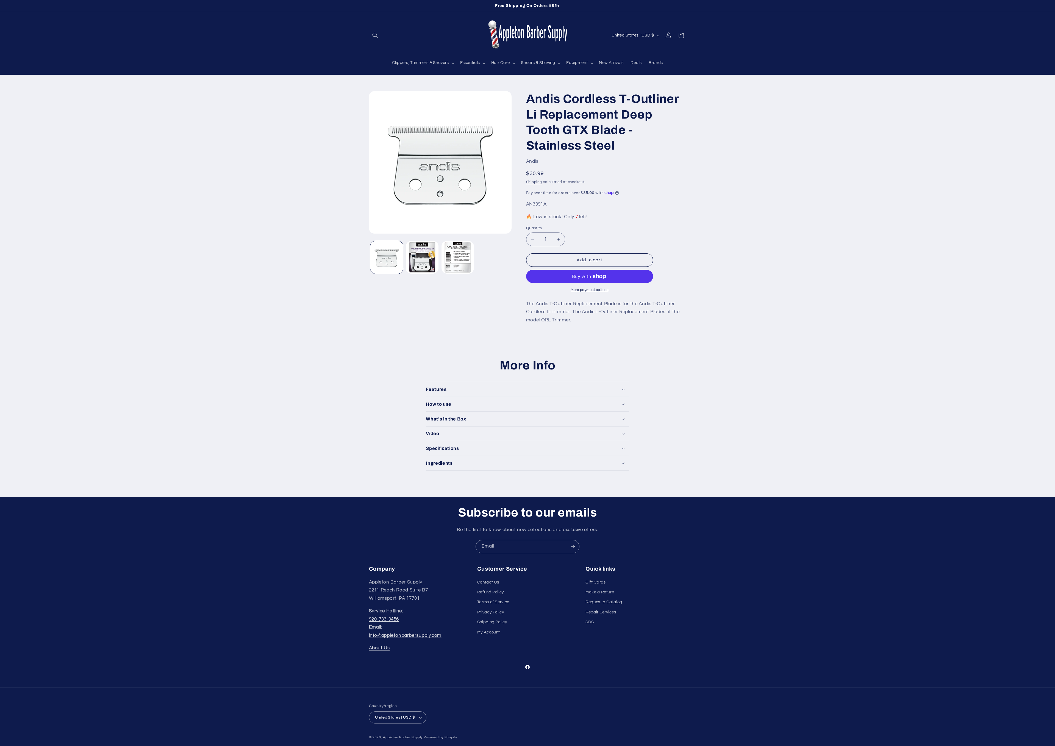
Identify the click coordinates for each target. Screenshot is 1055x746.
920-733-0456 (384, 619)
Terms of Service (493, 602)
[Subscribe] (573, 546)
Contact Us (488, 582)
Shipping (534, 182)
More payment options (590, 290)
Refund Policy (490, 592)
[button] (375, 35)
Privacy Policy (490, 612)
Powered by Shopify (440, 737)
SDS (589, 622)
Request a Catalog (603, 602)
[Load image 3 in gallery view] (458, 257)
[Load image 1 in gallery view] (386, 257)
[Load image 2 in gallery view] (422, 257)
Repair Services (600, 612)
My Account (488, 632)
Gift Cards (595, 582)
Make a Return (599, 592)
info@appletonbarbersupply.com (405, 635)
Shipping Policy (492, 622)
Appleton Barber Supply (403, 737)
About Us (379, 648)
